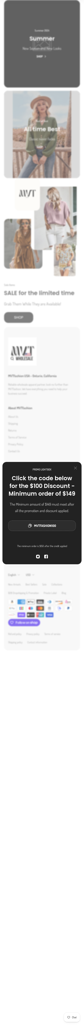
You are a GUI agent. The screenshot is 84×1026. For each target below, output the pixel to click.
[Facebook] (46, 557)
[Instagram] (38, 557)
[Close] (75, 468)
